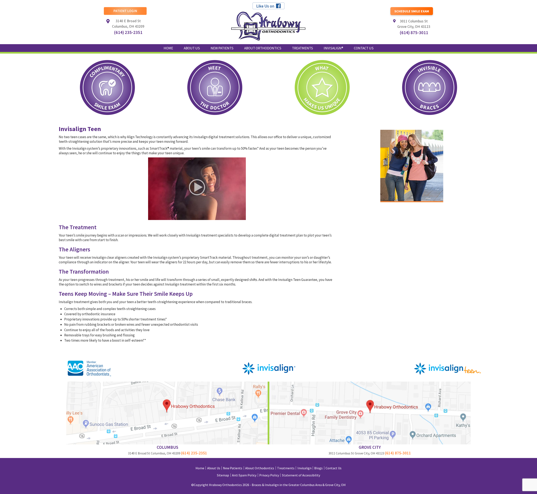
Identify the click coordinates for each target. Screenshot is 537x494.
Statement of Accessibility (301, 475)
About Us (213, 468)
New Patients (232, 468)
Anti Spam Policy (244, 475)
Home (168, 48)
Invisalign (304, 468)
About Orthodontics (259, 468)
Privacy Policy (269, 475)
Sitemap (223, 475)
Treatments (286, 468)
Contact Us (333, 468)
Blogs (318, 468)
